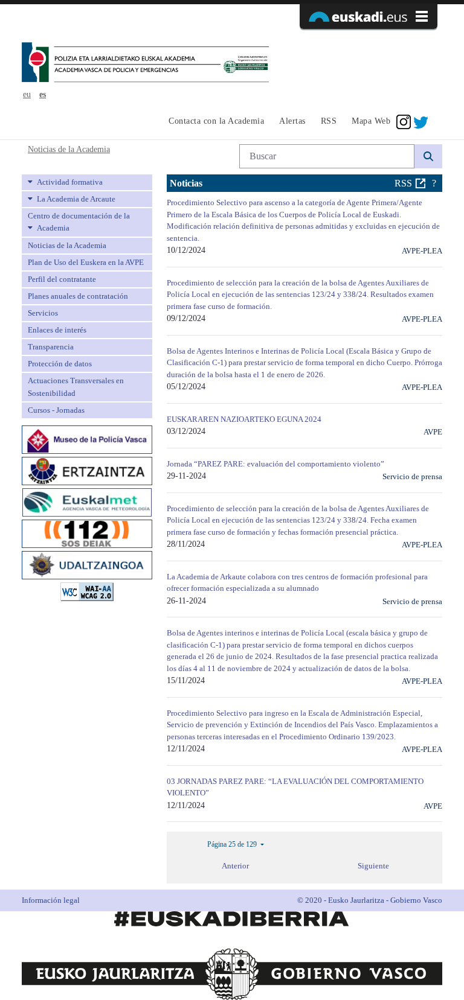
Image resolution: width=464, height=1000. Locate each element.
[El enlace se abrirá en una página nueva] (87, 438)
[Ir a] (145, 63)
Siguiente (373, 865)
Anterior (235, 865)
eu (27, 94)
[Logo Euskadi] (368, 16)
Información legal (51, 900)
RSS (403, 183)
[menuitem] (215, 122)
